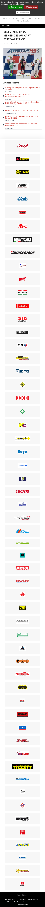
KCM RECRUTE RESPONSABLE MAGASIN (21, 110)
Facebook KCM (10, 899)
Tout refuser (32, 7)
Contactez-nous (22, 905)
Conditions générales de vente (29, 899)
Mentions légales (13, 902)
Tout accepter (16, 7)
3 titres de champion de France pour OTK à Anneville (22, 88)
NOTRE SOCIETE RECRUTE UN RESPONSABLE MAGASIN (17, 95)
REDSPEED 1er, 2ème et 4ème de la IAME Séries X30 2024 (22, 117)
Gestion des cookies (30, 902)
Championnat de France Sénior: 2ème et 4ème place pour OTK (21, 124)
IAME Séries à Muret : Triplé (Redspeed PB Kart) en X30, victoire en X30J (22, 102)
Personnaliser (23, 13)
